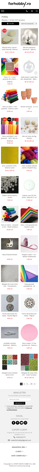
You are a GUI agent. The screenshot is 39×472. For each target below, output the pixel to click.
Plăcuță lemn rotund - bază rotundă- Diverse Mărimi (9, 49)
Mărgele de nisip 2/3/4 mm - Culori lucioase (29, 374)
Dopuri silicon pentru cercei (9, 196)
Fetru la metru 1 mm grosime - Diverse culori (9, 108)
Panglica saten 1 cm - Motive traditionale (29, 256)
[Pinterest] (17, 423)
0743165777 (21, 437)
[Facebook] (13, 423)
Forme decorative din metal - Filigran (29, 315)
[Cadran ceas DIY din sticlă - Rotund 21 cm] (29, 184)
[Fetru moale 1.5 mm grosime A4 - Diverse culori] (29, 332)
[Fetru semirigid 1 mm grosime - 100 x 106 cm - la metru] (10, 125)
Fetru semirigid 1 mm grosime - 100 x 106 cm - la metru (9, 137)
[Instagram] (25, 423)
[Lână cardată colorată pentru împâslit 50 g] (29, 155)
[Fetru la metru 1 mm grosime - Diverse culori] (10, 96)
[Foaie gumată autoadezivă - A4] (29, 273)
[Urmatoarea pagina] (34, 384)
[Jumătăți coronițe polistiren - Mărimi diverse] (10, 332)
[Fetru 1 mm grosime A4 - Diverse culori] (29, 214)
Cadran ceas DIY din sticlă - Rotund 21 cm (29, 196)
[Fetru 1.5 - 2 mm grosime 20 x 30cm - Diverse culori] (10, 66)
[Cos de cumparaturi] (32, 11)
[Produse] (3, 11)
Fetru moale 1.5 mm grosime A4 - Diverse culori (29, 344)
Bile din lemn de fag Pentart (29, 137)
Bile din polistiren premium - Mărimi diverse (29, 49)
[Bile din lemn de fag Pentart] (29, 125)
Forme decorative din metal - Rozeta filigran (9, 315)
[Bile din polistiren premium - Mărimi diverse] (29, 37)
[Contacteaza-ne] (27, 11)
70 (31, 384)
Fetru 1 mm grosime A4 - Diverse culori (29, 226)
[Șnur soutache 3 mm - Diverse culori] (10, 155)
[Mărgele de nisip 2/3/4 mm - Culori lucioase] (29, 362)
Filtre (11, 23)
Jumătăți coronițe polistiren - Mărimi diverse (9, 344)
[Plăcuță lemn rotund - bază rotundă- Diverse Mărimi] (10, 37)
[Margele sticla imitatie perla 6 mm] (10, 362)
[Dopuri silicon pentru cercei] (10, 184)
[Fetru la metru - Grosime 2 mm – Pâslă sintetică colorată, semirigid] (10, 214)
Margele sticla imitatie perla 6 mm (9, 374)
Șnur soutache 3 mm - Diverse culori (9, 167)
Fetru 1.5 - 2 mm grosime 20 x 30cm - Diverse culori (10, 78)
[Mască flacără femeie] (10, 244)
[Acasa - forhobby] (19, 5)
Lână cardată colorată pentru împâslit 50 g (29, 167)
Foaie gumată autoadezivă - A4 (29, 285)
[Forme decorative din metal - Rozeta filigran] (10, 303)
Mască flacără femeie (9, 255)
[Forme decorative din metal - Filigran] (29, 303)
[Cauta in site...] (36, 11)
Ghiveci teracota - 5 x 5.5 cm (29, 108)
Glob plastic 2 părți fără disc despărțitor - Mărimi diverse (29, 78)
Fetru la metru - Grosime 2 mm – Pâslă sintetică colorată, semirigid (9, 226)
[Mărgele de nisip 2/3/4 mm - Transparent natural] (10, 273)
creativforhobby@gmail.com (20, 440)
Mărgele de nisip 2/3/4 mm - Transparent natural (10, 285)
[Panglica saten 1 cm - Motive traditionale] (29, 244)
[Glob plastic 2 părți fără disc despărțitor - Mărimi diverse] (29, 66)
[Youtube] (21, 423)
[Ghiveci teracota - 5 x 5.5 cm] (29, 96)
